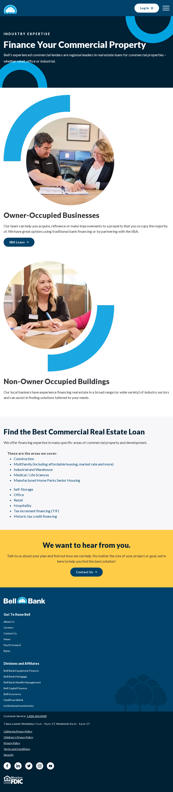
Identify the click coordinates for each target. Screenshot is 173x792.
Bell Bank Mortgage (15, 676)
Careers (9, 627)
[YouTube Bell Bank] (50, 766)
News (7, 639)
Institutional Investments (19, 705)
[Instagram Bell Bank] (39, 766)
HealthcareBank (13, 700)
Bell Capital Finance (15, 688)
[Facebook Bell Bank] (7, 766)
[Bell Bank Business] (10, 9)
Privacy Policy (12, 743)
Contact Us (10, 633)
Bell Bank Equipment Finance (21, 670)
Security (9, 754)
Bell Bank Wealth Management (22, 682)
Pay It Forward (12, 645)
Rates (7, 651)
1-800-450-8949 (37, 716)
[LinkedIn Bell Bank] (18, 766)
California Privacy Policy (18, 731)
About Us (9, 621)
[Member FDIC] (17, 780)
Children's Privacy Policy (18, 737)
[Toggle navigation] (166, 8)
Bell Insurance (12, 694)
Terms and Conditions (17, 749)
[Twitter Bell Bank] (28, 766)
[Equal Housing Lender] (7, 779)
